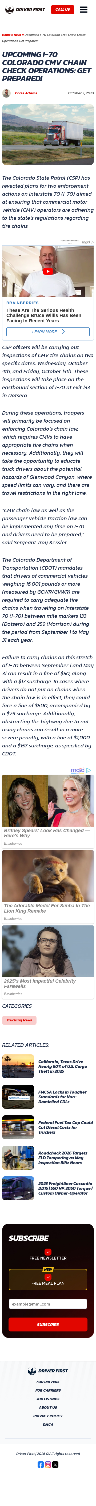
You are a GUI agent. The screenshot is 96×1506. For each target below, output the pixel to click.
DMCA (48, 1425)
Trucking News (19, 1020)
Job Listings (48, 1399)
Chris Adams (26, 93)
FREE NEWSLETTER (48, 1258)
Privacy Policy (48, 1416)
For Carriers (48, 1390)
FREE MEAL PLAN (48, 1283)
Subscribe (28, 1238)
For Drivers (48, 1382)
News (17, 34)
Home (6, 34)
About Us (48, 1407)
